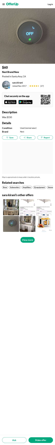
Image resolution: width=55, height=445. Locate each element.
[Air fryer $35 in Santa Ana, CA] (44, 224)
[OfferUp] (12, 4)
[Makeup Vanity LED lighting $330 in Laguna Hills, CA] (11, 207)
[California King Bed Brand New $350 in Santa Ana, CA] (28, 207)
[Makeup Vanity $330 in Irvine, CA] (28, 224)
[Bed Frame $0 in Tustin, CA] (44, 207)
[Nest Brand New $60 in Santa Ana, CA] (11, 224)
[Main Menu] (3, 4)
